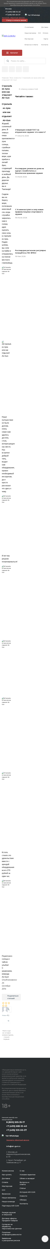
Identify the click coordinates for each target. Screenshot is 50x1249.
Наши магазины (30, 33)
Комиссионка (8, 1171)
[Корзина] (26, 69)
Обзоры (23, 1200)
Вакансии (6, 1194)
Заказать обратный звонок (13, 18)
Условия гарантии (27, 1175)
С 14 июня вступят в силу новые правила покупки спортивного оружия (29, 211)
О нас (22, 1171)
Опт (39, 33)
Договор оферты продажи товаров (10, 1219)
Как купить (7, 1175)
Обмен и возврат (27, 1178)
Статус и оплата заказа (16, 20)
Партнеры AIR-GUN (10, 1206)
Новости (23, 1196)
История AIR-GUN (27, 1192)
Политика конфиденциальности (11, 1233)
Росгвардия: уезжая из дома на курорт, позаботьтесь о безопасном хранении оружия (29, 170)
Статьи (23, 1188)
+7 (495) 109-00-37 (12, 15)
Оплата (45, 33)
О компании (29, 27)
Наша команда (8, 1202)
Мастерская (29, 39)
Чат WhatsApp (33, 15)
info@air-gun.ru (13, 1146)
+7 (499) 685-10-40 (12, 12)
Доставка (44, 27)
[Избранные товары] (19, 69)
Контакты (44, 45)
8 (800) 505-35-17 (15, 1122)
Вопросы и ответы (31, 45)
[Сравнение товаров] (12, 69)
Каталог (14, 53)
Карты (46, 39)
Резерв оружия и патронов (9, 1213)
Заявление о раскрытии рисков (11, 1239)
